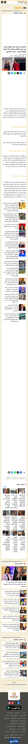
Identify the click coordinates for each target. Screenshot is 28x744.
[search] (2, 2)
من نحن (21, 735)
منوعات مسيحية (22, 718)
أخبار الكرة (8, 478)
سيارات (18, 729)
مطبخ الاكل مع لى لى (11, 726)
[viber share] (12, 73)
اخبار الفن (7, 716)
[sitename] (14, 695)
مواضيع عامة (23, 721)
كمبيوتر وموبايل (22, 724)
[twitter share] (18, 73)
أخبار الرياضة (15, 478)
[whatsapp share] (15, 73)
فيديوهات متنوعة (14, 716)
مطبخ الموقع (7, 718)
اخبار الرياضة (14, 718)
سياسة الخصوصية (14, 735)
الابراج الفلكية (14, 732)
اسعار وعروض (12, 729)
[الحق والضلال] (24, 8)
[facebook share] (21, 73)
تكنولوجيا (24, 729)
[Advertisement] (14, 30)
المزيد (14, 683)
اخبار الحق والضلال (13, 724)
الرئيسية (24, 713)
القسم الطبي (23, 716)
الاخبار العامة (18, 8)
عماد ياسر (22, 54)
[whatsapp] (9, 73)
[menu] (5, 2)
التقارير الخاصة (10, 713)
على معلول (22, 478)
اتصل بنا (7, 735)
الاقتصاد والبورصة (14, 721)
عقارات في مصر (22, 732)
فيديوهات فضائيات (22, 726)
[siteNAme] (22, 2)
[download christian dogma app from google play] (13, 708)
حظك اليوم (7, 732)
